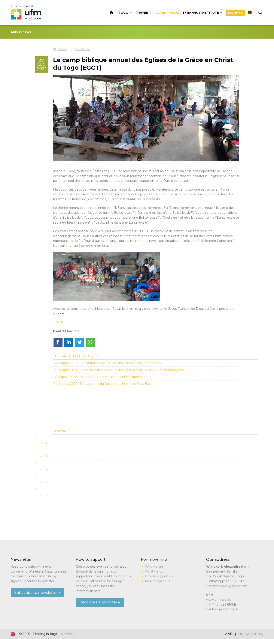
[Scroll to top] (257, 622)
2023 (44, 482)
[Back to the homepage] (27, 12)
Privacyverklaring (250, 634)
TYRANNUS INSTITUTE (200, 13)
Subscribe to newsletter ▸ (37, 592)
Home (114, 13)
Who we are (154, 566)
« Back (58, 322)
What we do (154, 571)
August (92, 356)
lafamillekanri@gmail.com (228, 586)
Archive (60, 356)
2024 (44, 469)
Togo (123, 13)
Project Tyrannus (157, 581)
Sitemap (67, 634)
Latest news (167, 13)
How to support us (159, 576)
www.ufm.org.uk (218, 599)
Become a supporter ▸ (99, 602)
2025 (44, 456)
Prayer (142, 13)
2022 (76, 356)
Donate (235, 13)
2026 (44, 443)
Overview (83, 49)
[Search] (261, 13)
